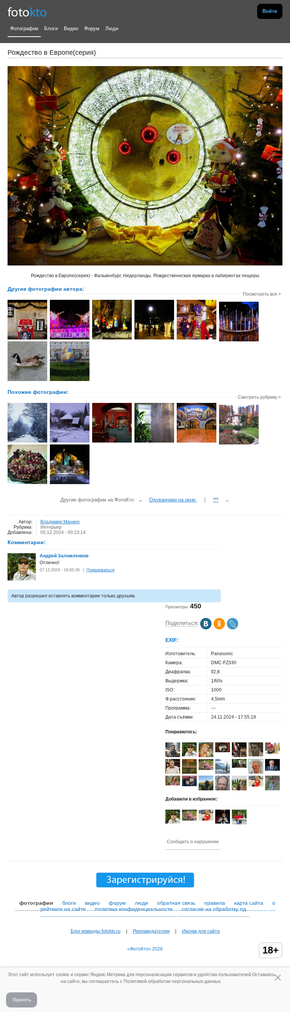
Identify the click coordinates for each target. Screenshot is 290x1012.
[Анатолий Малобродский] (272, 769)
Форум (91, 28)
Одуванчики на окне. (173, 500)
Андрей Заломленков (64, 555)
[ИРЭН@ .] (172, 784)
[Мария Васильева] (272, 789)
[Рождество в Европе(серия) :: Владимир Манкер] (27, 338)
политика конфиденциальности (134, 909)
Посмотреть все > (262, 294)
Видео (71, 28)
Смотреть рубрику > (259, 397)
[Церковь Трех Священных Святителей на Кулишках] (196, 441)
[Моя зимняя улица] (27, 441)
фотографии (36, 903)
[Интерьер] (154, 441)
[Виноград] (27, 483)
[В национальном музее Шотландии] (112, 441)
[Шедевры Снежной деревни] (69, 483)
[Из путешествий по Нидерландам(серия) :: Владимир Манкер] (69, 380)
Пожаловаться (100, 570)
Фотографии (24, 28)
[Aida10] (255, 785)
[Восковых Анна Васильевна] (206, 768)
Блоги (51, 28)
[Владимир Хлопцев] (189, 784)
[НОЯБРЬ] (239, 443)
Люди (111, 28)
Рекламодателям (151, 931)
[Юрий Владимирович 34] (255, 754)
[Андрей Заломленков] (22, 579)
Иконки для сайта (201, 931)
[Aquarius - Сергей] (222, 750)
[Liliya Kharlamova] (239, 766)
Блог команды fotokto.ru (95, 931)
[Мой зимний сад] (69, 441)
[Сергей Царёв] (172, 756)
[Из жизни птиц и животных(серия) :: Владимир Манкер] (27, 380)
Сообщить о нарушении (193, 841)
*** (216, 500)
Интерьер (51, 527)
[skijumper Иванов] (272, 752)
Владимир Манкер (60, 522)
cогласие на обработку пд (214, 909)
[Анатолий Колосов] (222, 822)
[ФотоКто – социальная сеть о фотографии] (27, 11)
